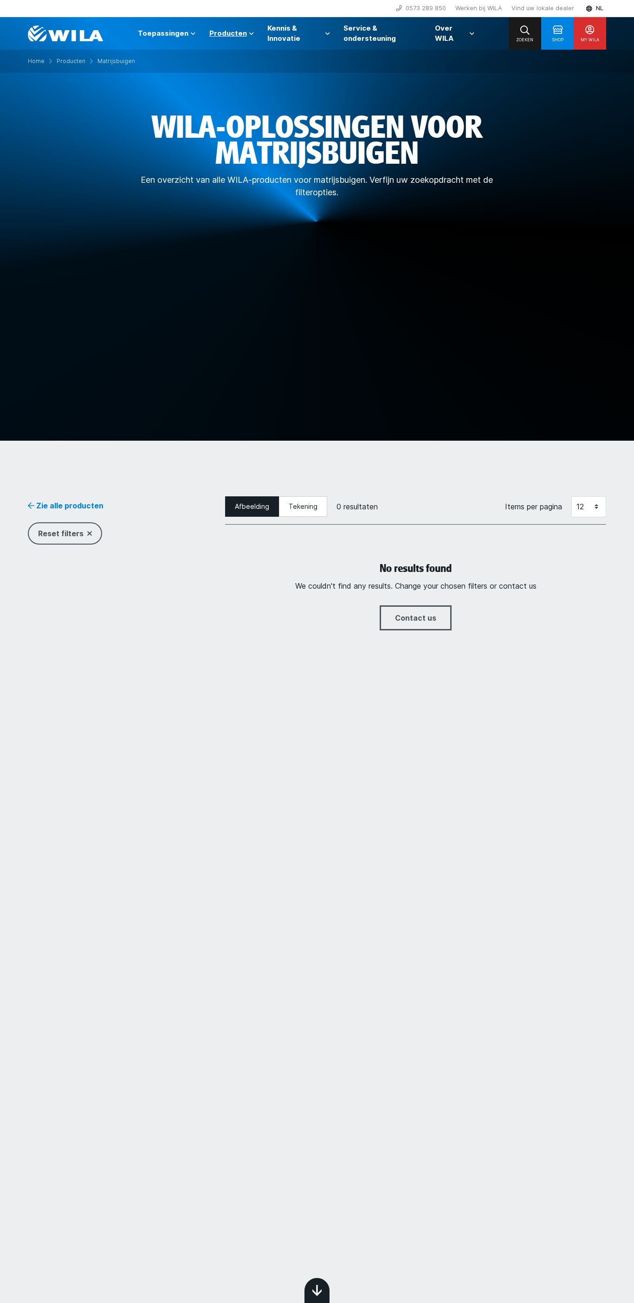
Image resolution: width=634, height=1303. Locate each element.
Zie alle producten (69, 505)
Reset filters (61, 533)
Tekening (303, 506)
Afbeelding (252, 506)
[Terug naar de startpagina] (65, 33)
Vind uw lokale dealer (542, 8)
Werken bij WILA (478, 8)
